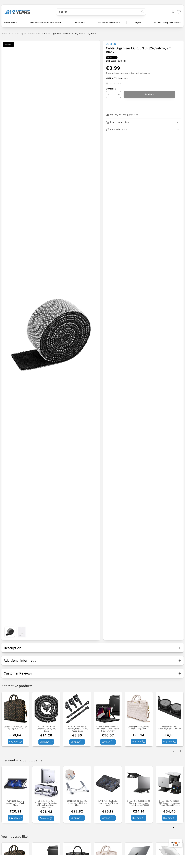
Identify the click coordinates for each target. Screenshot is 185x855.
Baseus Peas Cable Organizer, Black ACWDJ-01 (169, 728)
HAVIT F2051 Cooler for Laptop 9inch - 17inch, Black (15, 803)
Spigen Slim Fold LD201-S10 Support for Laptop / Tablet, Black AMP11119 (169, 803)
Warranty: (112, 78)
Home (4, 33)
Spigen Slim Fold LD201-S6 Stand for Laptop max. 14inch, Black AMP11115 (138, 803)
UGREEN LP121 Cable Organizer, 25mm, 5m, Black (46, 729)
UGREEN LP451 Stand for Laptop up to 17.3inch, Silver (77, 803)
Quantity (111, 89)
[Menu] (180, 841)
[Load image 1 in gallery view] (10, 632)
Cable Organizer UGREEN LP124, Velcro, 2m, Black (70, 33)
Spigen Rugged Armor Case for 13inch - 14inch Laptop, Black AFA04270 (107, 729)
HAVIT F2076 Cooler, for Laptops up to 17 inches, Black (108, 803)
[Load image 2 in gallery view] (22, 632)
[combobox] (101, 12)
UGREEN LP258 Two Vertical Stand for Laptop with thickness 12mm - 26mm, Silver (46, 804)
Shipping (124, 73)
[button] (179, 11)
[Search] (142, 12)
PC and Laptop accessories (26, 33)
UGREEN (111, 44)
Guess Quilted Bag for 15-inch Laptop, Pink (139, 728)
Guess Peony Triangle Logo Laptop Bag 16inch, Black (15, 728)
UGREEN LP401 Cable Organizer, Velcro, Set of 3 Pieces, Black (77, 729)
